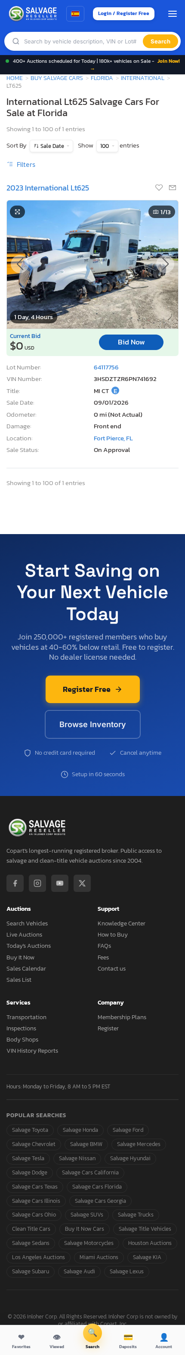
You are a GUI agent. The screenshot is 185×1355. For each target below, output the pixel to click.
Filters (25, 164)
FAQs (104, 945)
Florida (102, 78)
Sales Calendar (26, 968)
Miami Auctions (99, 1257)
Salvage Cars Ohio (34, 1215)
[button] (165, 264)
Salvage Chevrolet (34, 1144)
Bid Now (131, 342)
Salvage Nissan (77, 1158)
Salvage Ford (128, 1130)
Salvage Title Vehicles (145, 1229)
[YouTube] (59, 883)
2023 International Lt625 (47, 188)
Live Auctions (24, 934)
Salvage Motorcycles (89, 1243)
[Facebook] (15, 883)
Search (160, 41)
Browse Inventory (92, 724)
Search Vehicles (27, 923)
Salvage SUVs (87, 1215)
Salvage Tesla (28, 1158)
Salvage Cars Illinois (36, 1201)
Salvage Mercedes (138, 1144)
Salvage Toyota (30, 1130)
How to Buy (113, 934)
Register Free (87, 689)
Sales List (18, 979)
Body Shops (22, 1039)
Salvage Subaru (30, 1271)
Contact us (112, 968)
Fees (103, 957)
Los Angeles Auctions (38, 1257)
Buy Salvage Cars (57, 78)
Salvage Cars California (90, 1172)
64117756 (106, 367)
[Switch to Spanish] (75, 14)
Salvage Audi (79, 1271)
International (142, 78)
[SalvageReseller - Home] (34, 13)
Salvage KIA (147, 1257)
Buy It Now (20, 957)
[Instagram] (37, 883)
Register (108, 1028)
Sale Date (52, 146)
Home (14, 78)
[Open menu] (172, 13)
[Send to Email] (172, 188)
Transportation (26, 1017)
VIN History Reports (32, 1050)
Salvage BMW (86, 1144)
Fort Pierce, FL (113, 438)
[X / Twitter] (82, 883)
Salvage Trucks (136, 1215)
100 (105, 146)
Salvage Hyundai (130, 1158)
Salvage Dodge (29, 1172)
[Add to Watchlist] (160, 188)
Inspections (21, 1028)
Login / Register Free (123, 13)
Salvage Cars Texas (35, 1187)
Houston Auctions (150, 1243)
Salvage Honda (80, 1130)
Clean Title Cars (31, 1229)
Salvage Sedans (30, 1243)
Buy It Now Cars (84, 1229)
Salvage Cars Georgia (100, 1201)
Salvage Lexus (127, 1271)
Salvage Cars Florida (97, 1187)
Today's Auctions (28, 945)
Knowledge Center (121, 923)
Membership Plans (122, 1017)
